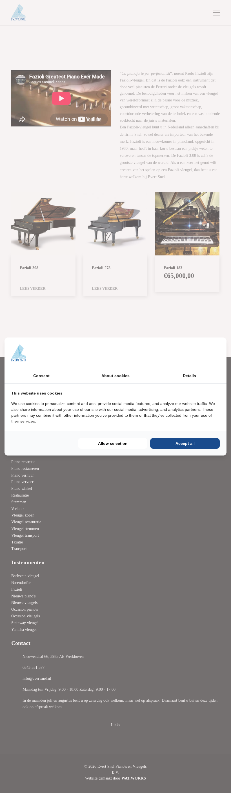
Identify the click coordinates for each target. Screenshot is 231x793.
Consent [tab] (41, 375)
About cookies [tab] (115, 375)
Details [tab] (189, 375)
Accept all (185, 443)
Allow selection (113, 443)
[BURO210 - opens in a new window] (198, 353)
